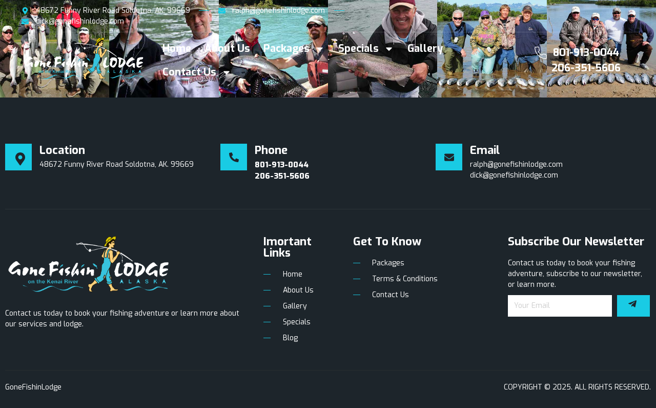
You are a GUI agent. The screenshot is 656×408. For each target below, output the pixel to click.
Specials (358, 48)
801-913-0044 (586, 53)
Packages (286, 48)
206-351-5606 (586, 68)
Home (176, 48)
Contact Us (189, 72)
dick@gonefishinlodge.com (514, 175)
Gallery (425, 48)
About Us (227, 48)
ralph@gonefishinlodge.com (516, 164)
